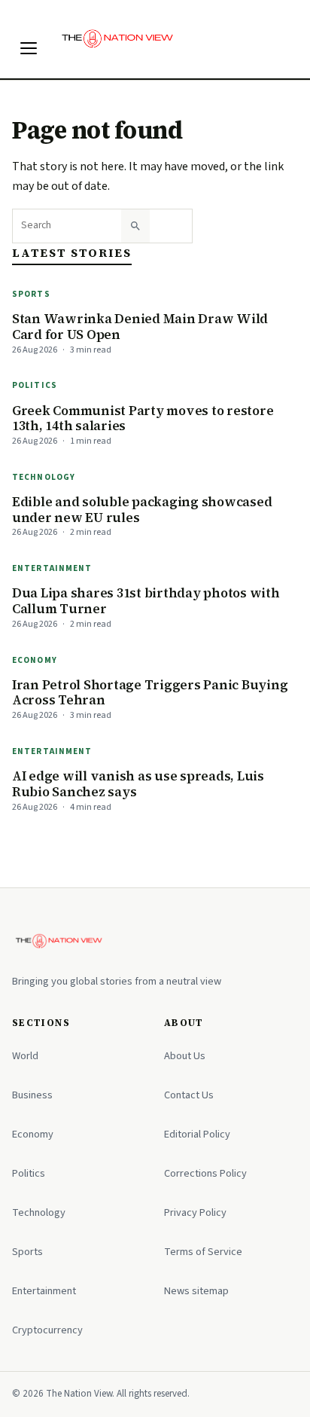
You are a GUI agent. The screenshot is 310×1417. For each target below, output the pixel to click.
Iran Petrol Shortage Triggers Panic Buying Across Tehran (149, 692)
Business (32, 1095)
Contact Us (189, 1095)
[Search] (135, 226)
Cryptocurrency (47, 1330)
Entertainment (52, 568)
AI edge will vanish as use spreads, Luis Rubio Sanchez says (138, 783)
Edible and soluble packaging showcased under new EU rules (142, 509)
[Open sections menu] (28, 48)
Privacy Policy (195, 1212)
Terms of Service (203, 1252)
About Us (184, 1056)
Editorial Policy (197, 1134)
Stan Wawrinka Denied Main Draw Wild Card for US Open (140, 326)
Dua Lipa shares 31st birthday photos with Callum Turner (146, 600)
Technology (43, 477)
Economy (34, 660)
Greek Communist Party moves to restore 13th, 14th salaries (142, 418)
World (25, 1056)
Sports (31, 294)
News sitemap (196, 1291)
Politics (34, 385)
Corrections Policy (205, 1173)
